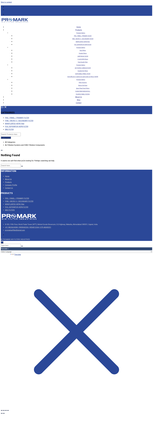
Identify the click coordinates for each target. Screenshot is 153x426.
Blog (78, 100)
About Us (78, 97)
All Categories (6, 137)
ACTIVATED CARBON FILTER (83, 68)
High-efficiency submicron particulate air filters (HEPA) (82, 76)
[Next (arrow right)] (4, 413)
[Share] (6, 410)
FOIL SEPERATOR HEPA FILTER (82, 44)
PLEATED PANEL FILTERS (83, 94)
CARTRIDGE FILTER (82, 56)
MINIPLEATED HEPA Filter (83, 41)
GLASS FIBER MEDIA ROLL (82, 91)
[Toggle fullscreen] (4, 410)
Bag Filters (83, 50)
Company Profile (11, 185)
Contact (78, 103)
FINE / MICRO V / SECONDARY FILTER (82, 39)
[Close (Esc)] (8, 410)
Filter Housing (83, 82)
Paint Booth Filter (83, 62)
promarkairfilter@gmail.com (14, 10)
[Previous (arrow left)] (1, 413)
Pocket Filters (83, 53)
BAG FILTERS (10, 210)
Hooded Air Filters (83, 71)
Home (78, 27)
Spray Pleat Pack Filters (82, 88)
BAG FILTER (9, 129)
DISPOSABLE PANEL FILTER (82, 74)
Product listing (80, 33)
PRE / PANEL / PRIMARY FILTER (82, 36)
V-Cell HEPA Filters (83, 59)
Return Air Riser (82, 85)
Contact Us (9, 188)
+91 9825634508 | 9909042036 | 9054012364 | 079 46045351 (28, 227)
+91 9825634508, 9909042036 (15, 7)
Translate (17, 255)
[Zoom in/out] (1, 410)
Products (78, 30)
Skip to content (6, 2)
